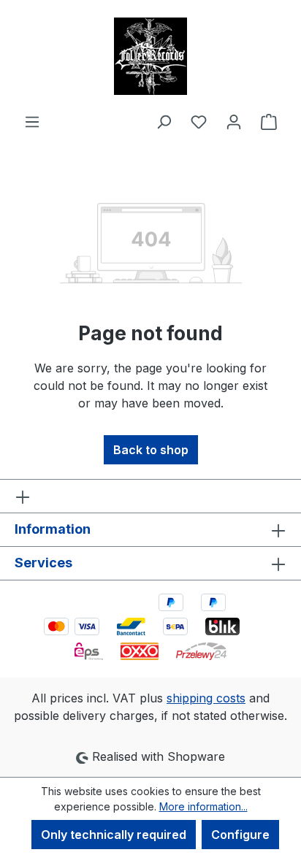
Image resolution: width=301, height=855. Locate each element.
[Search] (163, 121)
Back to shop (150, 449)
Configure (240, 834)
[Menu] (32, 121)
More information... (203, 806)
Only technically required (113, 834)
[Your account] (233, 121)
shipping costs (206, 698)
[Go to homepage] (150, 56)
